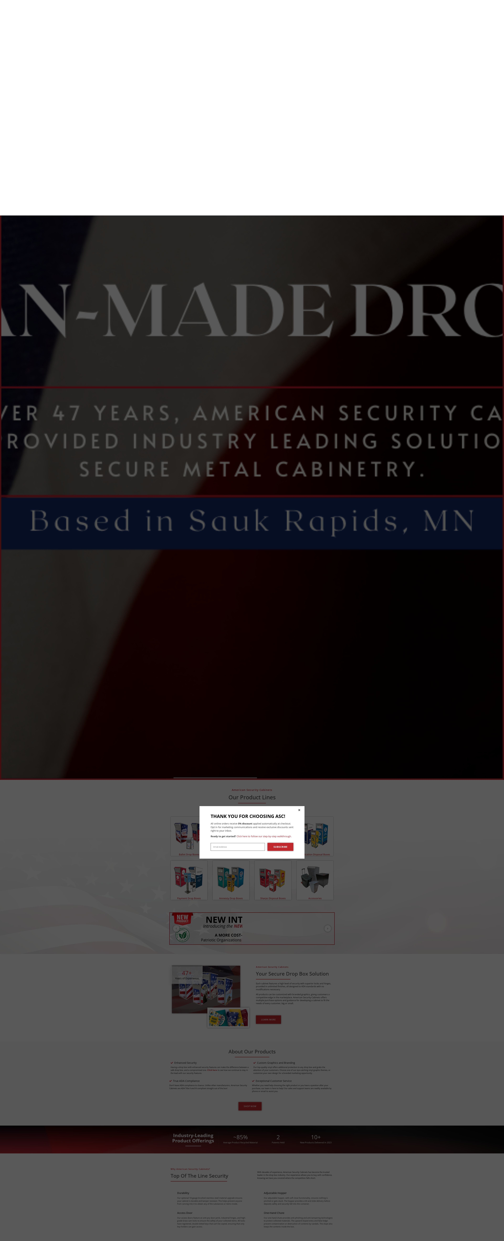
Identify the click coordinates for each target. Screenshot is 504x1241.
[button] (299, 594)
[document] (252, 620)
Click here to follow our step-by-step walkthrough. (264, 620)
